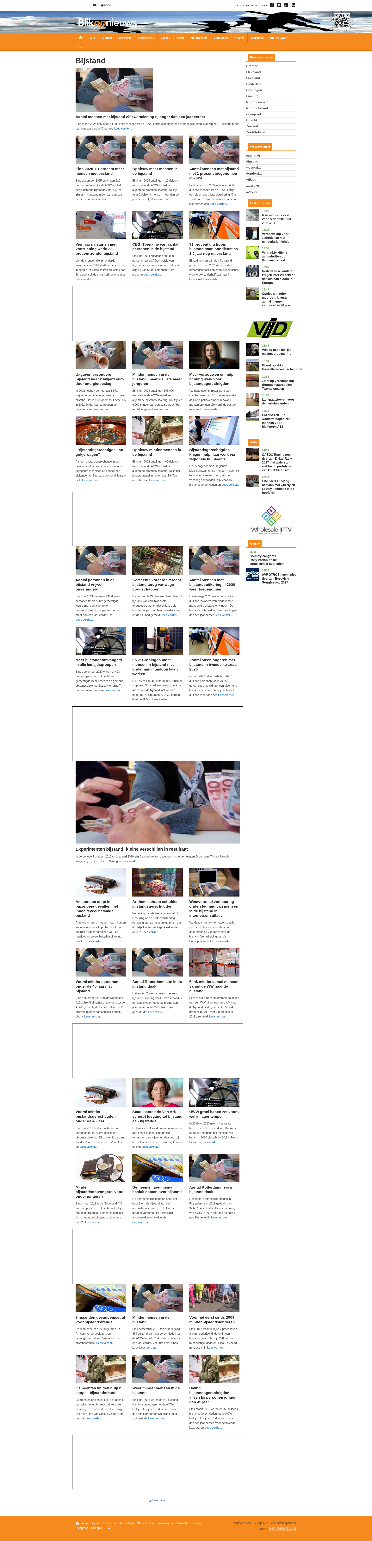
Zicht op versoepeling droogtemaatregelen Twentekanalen (278, 384)
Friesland (253, 78)
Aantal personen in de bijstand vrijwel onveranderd (95, 584)
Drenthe (252, 66)
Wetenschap (198, 37)
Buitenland (221, 37)
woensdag (254, 167)
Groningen (254, 90)
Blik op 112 (278, 37)
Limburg (252, 96)
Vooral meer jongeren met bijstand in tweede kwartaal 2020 (213, 664)
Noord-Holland (257, 108)
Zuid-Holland (255, 132)
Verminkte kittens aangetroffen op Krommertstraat (274, 256)
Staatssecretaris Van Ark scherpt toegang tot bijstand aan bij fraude (157, 1116)
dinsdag (252, 161)
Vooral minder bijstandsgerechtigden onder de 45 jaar (96, 1116)
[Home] (107, 23)
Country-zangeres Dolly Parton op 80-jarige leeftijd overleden (267, 559)
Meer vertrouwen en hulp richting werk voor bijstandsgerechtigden (211, 379)
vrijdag (251, 179)
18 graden (103, 5)
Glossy (165, 37)
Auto (92, 37)
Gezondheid (146, 37)
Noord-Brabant (257, 102)
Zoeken (80, 46)
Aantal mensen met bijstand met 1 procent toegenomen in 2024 (214, 173)
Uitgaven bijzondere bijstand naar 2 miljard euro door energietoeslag (100, 379)
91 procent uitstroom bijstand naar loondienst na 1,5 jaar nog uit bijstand (213, 249)
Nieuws (239, 37)
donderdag (254, 173)
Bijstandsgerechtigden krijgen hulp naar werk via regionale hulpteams (212, 454)
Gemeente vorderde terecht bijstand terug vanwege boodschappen (156, 584)
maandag (253, 155)
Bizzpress (257, 37)
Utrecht (251, 120)
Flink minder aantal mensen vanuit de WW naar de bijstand (214, 986)
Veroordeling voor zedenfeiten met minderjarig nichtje (275, 237)
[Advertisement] (157, 313)
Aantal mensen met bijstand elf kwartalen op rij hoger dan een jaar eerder (140, 117)
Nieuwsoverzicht (80, 37)
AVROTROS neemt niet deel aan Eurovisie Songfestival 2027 (279, 578)
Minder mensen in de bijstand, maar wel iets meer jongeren (157, 379)
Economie (125, 37)
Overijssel (253, 114)
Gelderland (254, 84)
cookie (254, 5)
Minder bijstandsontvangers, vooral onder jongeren (101, 1192)
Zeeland (252, 126)
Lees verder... (123, 128)
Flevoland (253, 72)
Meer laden (159, 1500)
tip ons (263, 5)
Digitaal (107, 37)
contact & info (242, 5)
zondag (251, 191)
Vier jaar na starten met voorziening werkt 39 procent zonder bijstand (97, 249)
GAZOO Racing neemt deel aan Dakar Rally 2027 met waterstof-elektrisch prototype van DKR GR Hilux (278, 462)
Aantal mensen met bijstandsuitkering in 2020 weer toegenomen (212, 584)
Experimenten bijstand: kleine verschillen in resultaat (132, 849)
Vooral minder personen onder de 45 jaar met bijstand (97, 986)
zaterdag (252, 185)
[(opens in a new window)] (272, 5)
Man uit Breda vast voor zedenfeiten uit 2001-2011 (276, 219)
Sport (180, 37)
